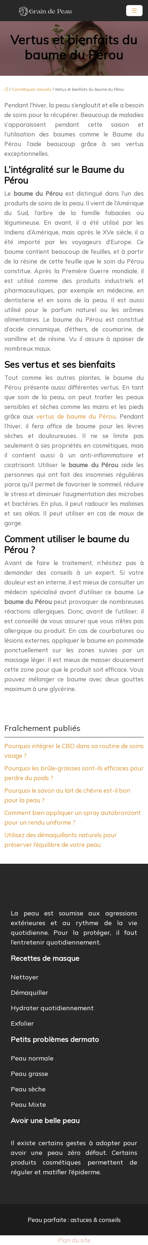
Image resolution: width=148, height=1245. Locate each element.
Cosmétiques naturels (31, 89)
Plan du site (74, 1240)
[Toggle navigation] (134, 10)
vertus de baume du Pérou (76, 416)
